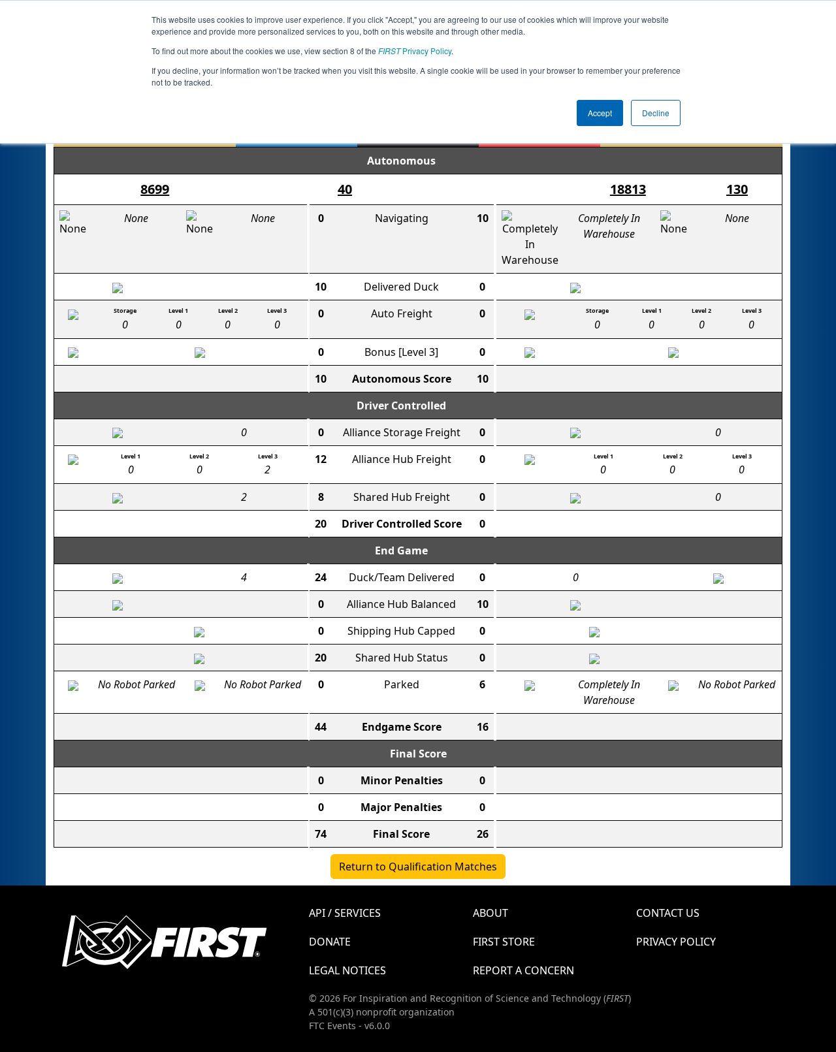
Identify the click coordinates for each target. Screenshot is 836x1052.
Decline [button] (655, 112)
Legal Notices (347, 970)
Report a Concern (523, 970)
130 (737, 189)
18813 (628, 189)
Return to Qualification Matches (418, 866)
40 (345, 189)
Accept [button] (600, 112)
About (490, 913)
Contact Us (667, 913)
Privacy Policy (414, 50)
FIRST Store (504, 941)
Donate (330, 941)
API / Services (345, 913)
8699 (154, 189)
